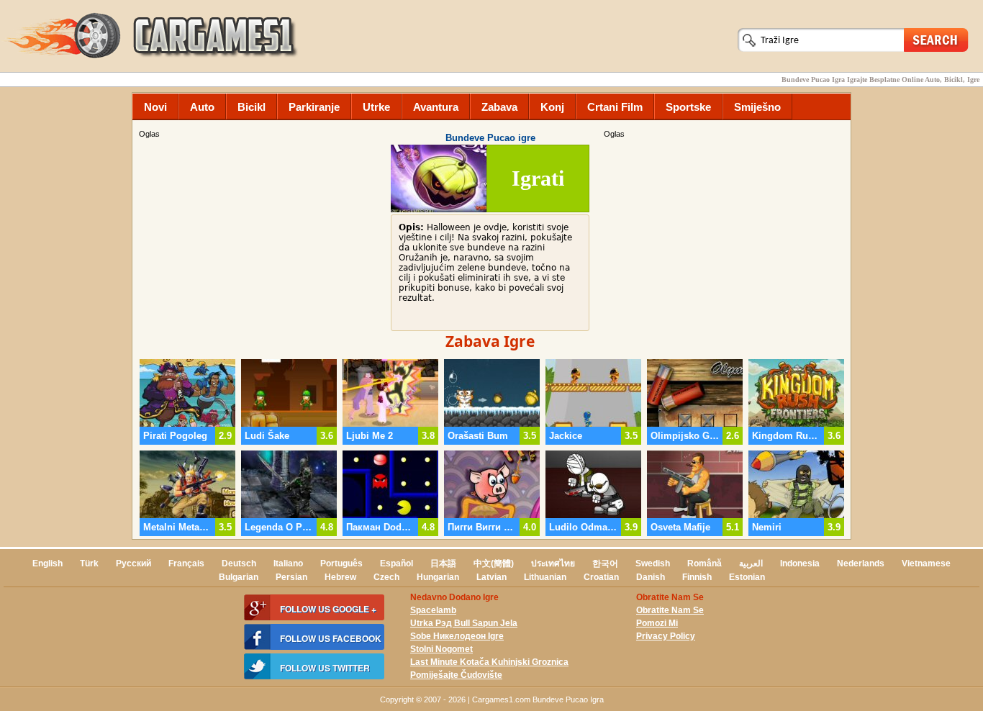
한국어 (605, 563)
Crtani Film (615, 107)
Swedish (652, 563)
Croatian (601, 577)
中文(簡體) (494, 563)
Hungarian (438, 577)
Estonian (747, 577)
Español (396, 563)
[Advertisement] (725, 241)
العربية (751, 563)
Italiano (288, 563)
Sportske (688, 107)
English (47, 563)
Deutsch (239, 563)
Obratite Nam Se (670, 610)
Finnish (697, 577)
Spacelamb (433, 610)
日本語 (443, 563)
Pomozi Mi (657, 623)
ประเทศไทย (553, 563)
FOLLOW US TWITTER (325, 667)
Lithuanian (545, 577)
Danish (650, 577)
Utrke (376, 107)
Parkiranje (314, 107)
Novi (155, 107)
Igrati (538, 178)
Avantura (435, 107)
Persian (291, 577)
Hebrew (340, 577)
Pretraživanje (936, 39)
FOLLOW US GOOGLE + (328, 608)
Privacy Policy (665, 636)
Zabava (499, 107)
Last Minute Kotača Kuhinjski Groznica (489, 662)
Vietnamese (926, 563)
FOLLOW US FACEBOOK (330, 638)
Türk (89, 563)
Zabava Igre (490, 341)
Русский (133, 563)
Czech (386, 577)
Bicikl (251, 107)
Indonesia (800, 563)
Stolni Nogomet (441, 649)
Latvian (491, 577)
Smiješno (757, 107)
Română (704, 563)
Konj (552, 107)
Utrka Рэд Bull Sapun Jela (463, 623)
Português (341, 563)
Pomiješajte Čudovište (456, 675)
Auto (202, 107)
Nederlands (860, 563)
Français (186, 563)
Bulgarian (238, 577)
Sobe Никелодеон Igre (457, 636)
